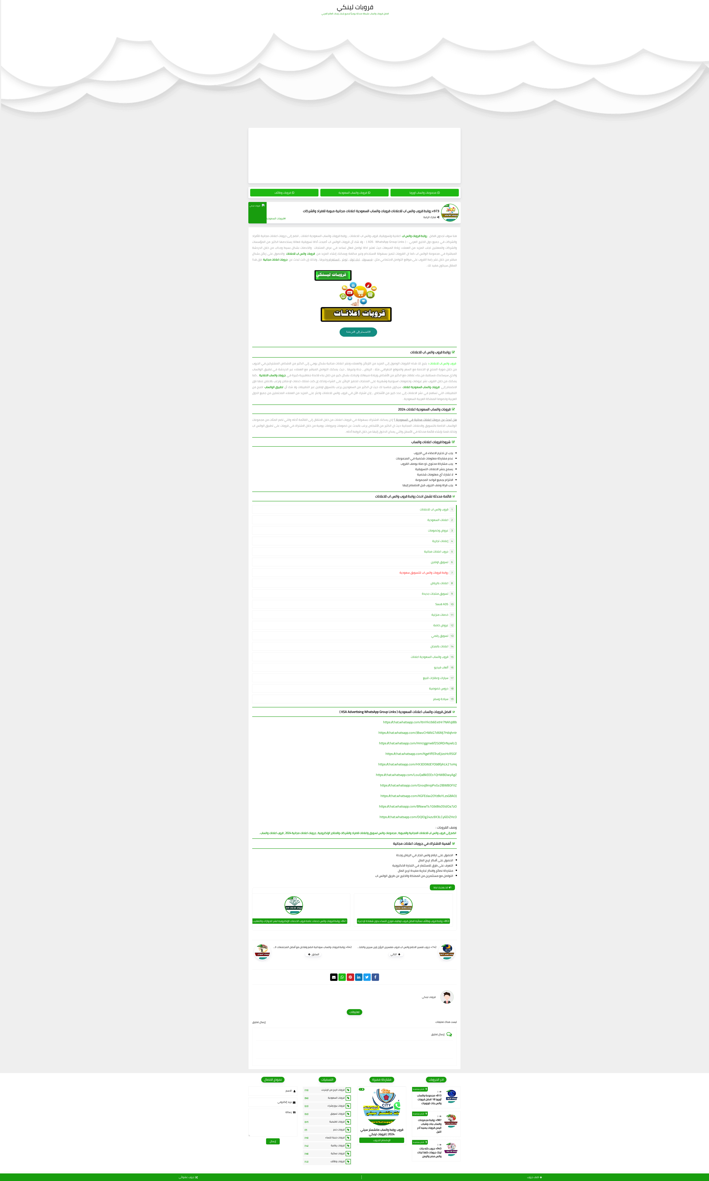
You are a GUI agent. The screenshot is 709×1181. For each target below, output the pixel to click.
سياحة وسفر (440, 699)
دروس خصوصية (438, 688)
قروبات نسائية (325, 1153)
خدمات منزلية (439, 614)
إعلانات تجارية (440, 541)
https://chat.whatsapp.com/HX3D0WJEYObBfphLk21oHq (417, 764)
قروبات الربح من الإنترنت (325, 1089)
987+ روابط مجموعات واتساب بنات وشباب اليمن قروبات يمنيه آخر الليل (429, 1126)
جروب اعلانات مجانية (436, 551)
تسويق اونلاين (439, 562)
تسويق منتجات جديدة (435, 593)
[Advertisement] (354, 155)
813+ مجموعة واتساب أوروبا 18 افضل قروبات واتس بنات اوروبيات (429, 1099)
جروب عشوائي (186, 1177)
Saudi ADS (441, 604)
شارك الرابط (430, 217)
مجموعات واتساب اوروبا (423, 192)
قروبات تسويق (325, 1113)
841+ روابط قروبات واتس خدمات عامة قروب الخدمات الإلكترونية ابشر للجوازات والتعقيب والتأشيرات (294, 921)
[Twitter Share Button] (367, 977)
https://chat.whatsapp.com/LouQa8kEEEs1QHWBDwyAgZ (416, 775)
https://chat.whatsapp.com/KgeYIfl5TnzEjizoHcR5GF (421, 754)
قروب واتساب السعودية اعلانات (429, 657)
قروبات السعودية (325, 1097)
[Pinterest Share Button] (358, 977)
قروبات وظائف (283, 192)
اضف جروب (533, 1177)
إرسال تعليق (259, 1022)
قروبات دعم (325, 1129)
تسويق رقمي (439, 635)
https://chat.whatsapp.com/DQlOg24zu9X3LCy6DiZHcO (418, 817)
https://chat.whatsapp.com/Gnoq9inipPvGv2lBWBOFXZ (418, 785)
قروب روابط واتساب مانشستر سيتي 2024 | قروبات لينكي (381, 1132)
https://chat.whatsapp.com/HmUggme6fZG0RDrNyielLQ (418, 743)
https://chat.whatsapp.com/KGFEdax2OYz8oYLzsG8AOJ (419, 796)
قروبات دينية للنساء (325, 1137)
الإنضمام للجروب (382, 1140)
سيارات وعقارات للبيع (435, 678)
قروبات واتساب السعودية (353, 192)
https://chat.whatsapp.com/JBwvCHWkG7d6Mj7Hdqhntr (418, 733)
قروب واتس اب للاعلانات (442, 363)
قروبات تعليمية (325, 1121)
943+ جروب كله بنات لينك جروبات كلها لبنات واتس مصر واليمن (429, 1152)
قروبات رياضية (325, 1145)
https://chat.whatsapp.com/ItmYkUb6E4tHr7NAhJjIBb (420, 722)
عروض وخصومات (438, 530)
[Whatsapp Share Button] (342, 977)
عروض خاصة (440, 625)
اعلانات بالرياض (439, 583)
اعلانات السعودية (437, 520)
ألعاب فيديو (441, 667)
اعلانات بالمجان (439, 646)
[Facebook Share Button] (375, 977)
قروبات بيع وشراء (325, 1105)
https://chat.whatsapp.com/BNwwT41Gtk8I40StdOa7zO (418, 806)
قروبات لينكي (355, 7)
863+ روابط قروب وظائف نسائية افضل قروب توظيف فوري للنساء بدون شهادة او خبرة (403, 921)
